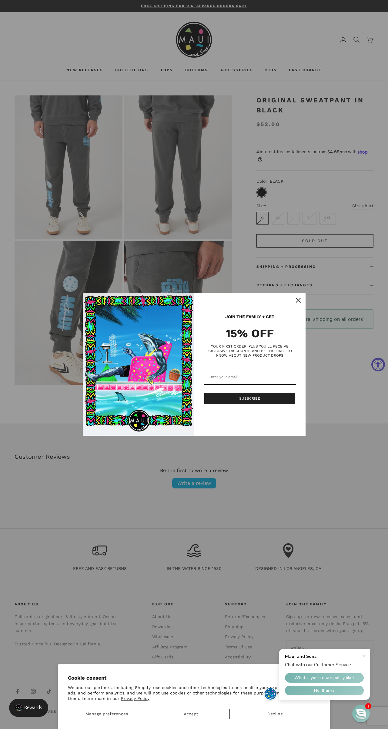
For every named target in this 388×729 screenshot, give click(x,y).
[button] (361, 713)
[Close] (298, 300)
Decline (275, 713)
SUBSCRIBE (249, 398)
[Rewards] (28, 708)
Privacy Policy (135, 698)
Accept (191, 713)
